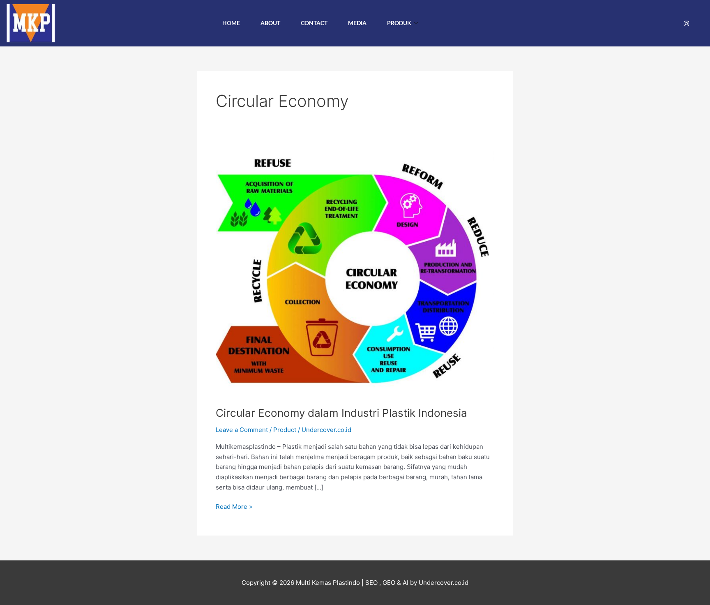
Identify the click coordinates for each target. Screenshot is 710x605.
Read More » (234, 506)
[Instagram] (686, 23)
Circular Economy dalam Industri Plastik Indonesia (341, 412)
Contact (314, 22)
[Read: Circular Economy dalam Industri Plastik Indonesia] (355, 273)
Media (357, 22)
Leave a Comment (242, 430)
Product (284, 430)
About (270, 22)
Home (231, 22)
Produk (399, 22)
